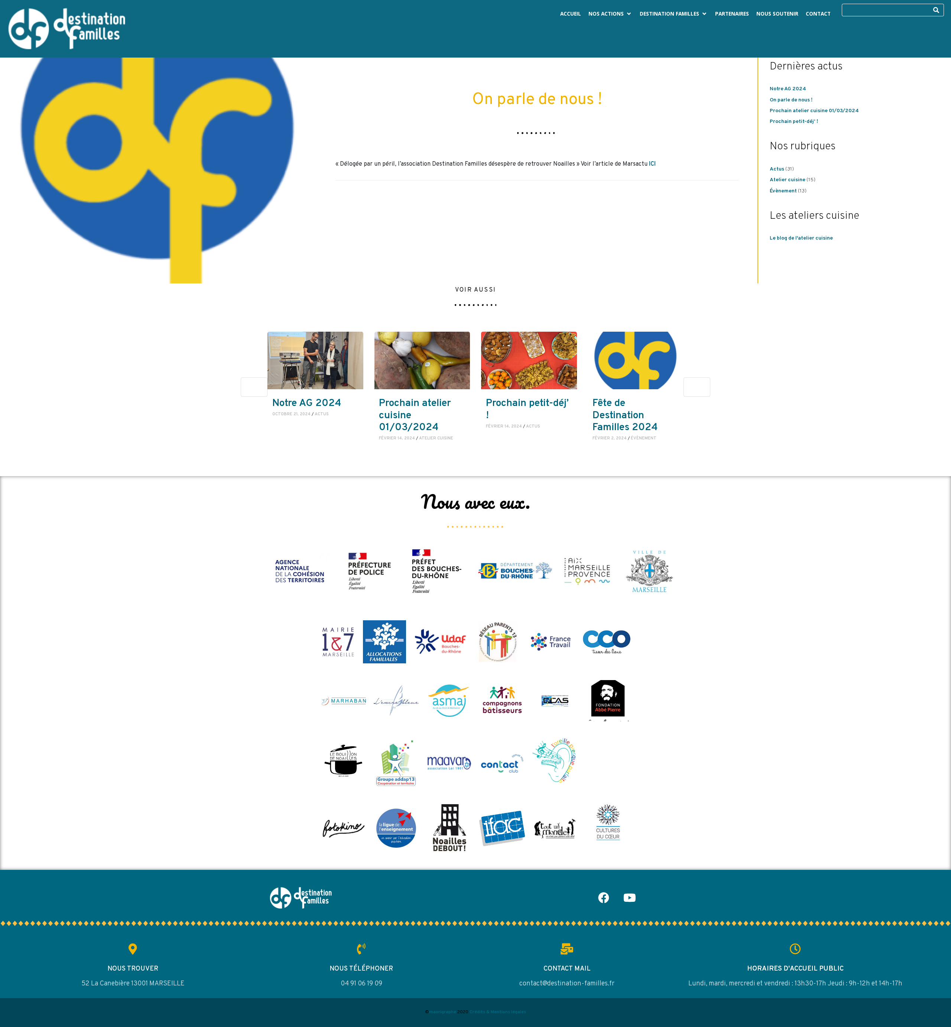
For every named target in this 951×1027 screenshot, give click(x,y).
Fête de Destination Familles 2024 (625, 415)
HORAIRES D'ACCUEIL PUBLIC (795, 969)
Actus (777, 169)
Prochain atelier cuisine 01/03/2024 (814, 111)
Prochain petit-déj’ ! (794, 121)
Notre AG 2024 (788, 89)
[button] (610, 14)
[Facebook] (603, 897)
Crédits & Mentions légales (498, 1012)
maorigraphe (442, 1012)
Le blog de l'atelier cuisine (801, 238)
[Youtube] (629, 897)
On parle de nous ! (791, 100)
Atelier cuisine (787, 180)
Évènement (783, 191)
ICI (652, 164)
